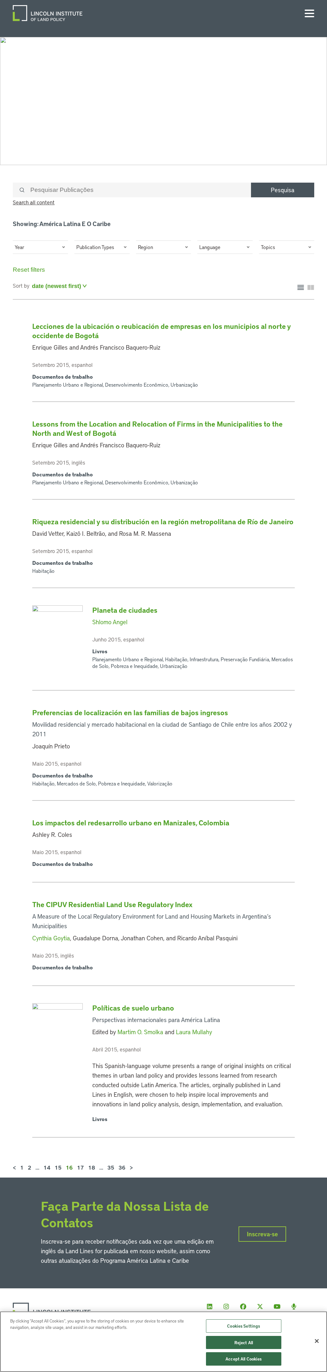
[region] (163, 1341)
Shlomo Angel (109, 622)
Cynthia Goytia (51, 938)
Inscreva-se (262, 1234)
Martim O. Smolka (140, 1032)
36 (121, 1167)
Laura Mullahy (194, 1032)
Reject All (243, 1342)
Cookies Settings (243, 1326)
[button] (40, 247)
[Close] (317, 1341)
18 (91, 1167)
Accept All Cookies (243, 1358)
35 (110, 1167)
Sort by (21, 285)
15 (58, 1167)
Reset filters (29, 269)
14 (46, 1167)
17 (80, 1167)
